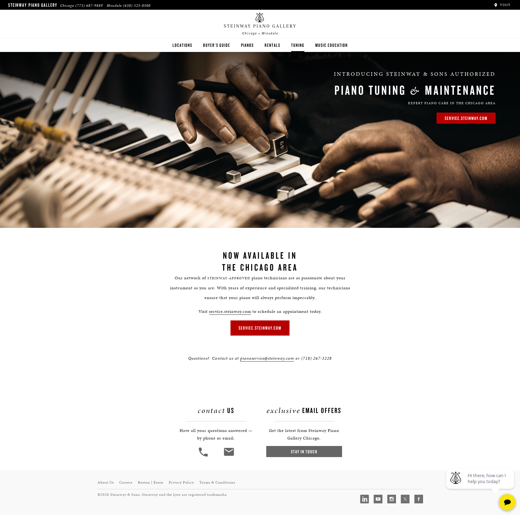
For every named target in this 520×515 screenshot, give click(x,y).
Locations (182, 45)
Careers (125, 482)
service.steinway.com (466, 118)
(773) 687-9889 (89, 5)
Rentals (272, 45)
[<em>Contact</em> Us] (229, 456)
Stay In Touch (304, 451)
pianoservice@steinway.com (267, 358)
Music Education (331, 45)
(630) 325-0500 (137, 5)
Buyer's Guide (216, 45)
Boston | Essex (150, 482)
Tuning (297, 45)
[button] (204, 456)
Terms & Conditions (217, 482)
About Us (106, 482)
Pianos (247, 45)
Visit (505, 5)
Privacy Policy (181, 482)
